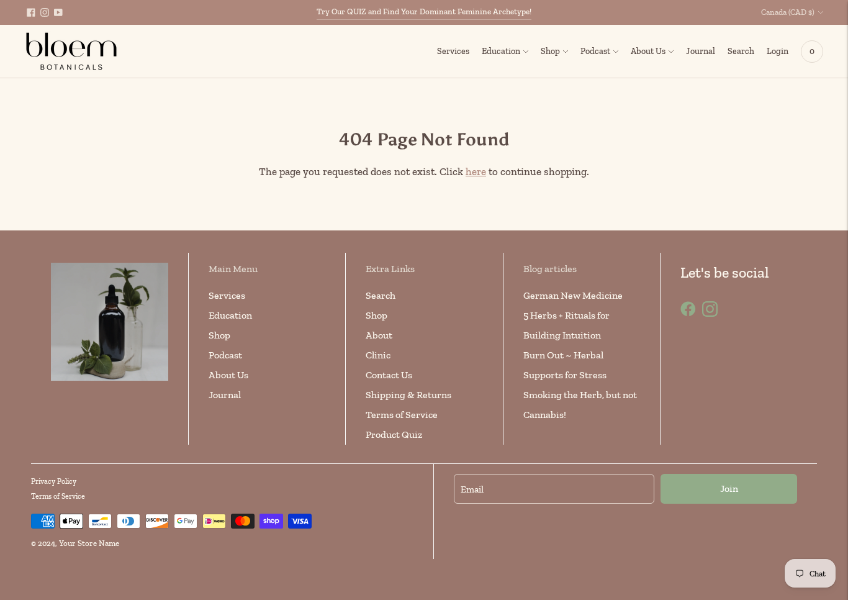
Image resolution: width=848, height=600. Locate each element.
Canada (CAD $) (787, 12)
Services (453, 51)
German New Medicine (573, 295)
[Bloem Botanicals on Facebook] (31, 12)
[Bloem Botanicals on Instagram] (44, 12)
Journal (700, 51)
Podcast (595, 51)
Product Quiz (394, 434)
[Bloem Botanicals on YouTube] (58, 12)
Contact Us (389, 375)
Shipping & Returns (408, 395)
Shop (550, 51)
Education (501, 51)
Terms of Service (402, 414)
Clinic (378, 355)
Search (380, 295)
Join (729, 488)
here (476, 171)
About (379, 335)
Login (777, 51)
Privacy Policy (53, 481)
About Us (648, 51)
